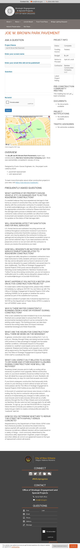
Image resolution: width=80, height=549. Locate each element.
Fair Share (27, 26)
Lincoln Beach (28, 22)
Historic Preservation (13, 26)
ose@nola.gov (37, 1)
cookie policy (15, 547)
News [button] (17, 22)
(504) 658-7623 (53, 1)
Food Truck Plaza (42, 22)
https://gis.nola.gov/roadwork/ (27, 182)
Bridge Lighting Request (59, 22)
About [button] (8, 22)
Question (8, 72)
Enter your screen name (14, 54)
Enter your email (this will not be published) (22, 63)
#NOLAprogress (40, 479)
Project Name (10, 45)
